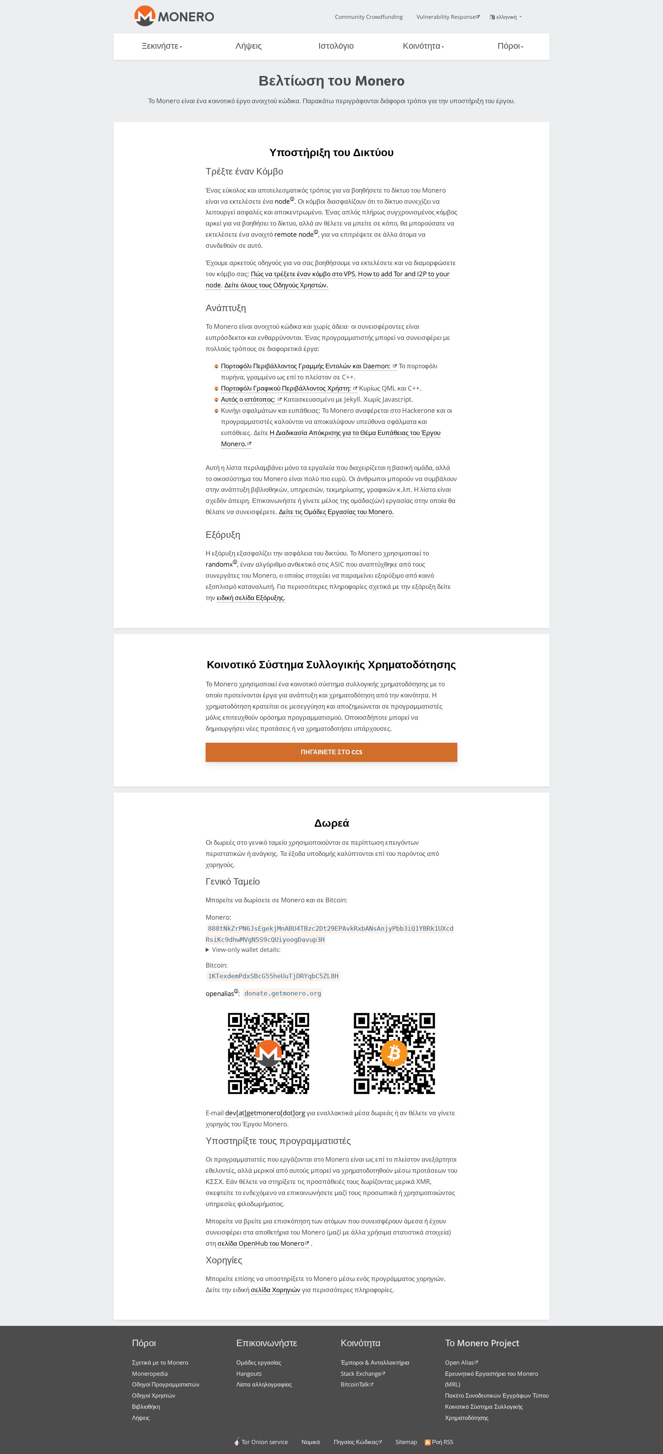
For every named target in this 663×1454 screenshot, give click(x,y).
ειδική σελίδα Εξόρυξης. (251, 597)
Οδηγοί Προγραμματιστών (166, 1384)
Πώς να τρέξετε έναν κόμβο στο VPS (303, 273)
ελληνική (507, 16)
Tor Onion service (265, 1442)
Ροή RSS (442, 1442)
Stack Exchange (361, 1373)
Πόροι (509, 46)
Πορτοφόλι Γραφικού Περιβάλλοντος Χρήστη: (287, 388)
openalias (220, 993)
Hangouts (249, 1373)
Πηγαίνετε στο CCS (331, 753)
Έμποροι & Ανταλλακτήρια (375, 1362)
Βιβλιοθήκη (146, 1406)
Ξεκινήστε (160, 46)
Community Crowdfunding (369, 16)
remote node (294, 234)
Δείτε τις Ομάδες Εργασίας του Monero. (336, 511)
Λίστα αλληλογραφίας (264, 1384)
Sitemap (406, 1442)
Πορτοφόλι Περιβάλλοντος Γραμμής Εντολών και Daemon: (306, 365)
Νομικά (311, 1442)
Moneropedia (150, 1373)
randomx (219, 564)
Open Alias (459, 1362)
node (282, 201)
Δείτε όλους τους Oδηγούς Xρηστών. (276, 284)
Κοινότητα (421, 46)
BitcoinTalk (355, 1384)
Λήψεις (249, 46)
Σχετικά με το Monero (160, 1362)
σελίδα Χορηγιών (275, 1289)
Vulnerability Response (446, 16)
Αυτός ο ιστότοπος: (249, 399)
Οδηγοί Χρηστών (153, 1395)
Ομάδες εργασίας (258, 1362)
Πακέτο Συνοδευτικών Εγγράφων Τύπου (497, 1395)
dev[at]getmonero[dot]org (265, 1112)
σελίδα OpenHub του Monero (261, 1243)
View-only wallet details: (246, 949)
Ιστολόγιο (336, 46)
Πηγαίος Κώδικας (356, 1442)
